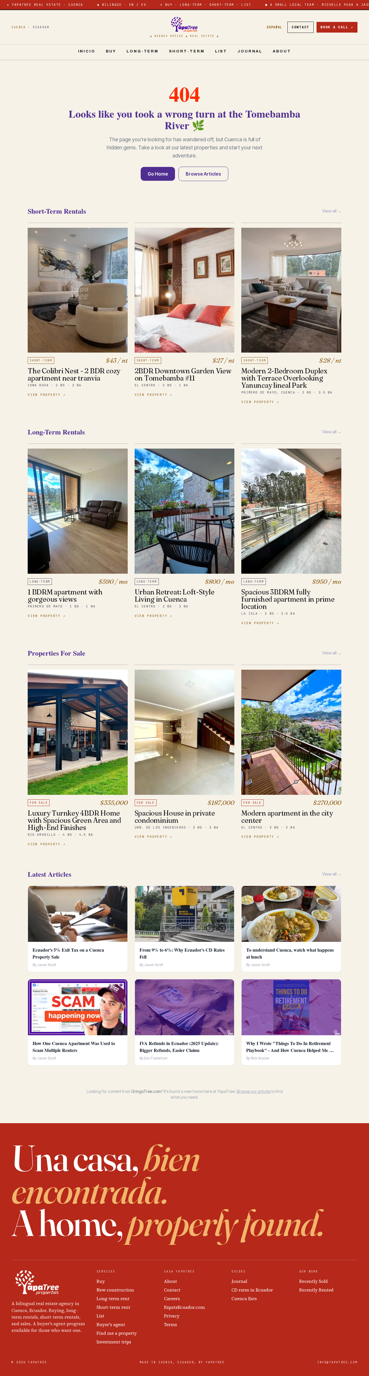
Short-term (187, 51)
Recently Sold (313, 1281)
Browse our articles (254, 1091)
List (221, 51)
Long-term (143, 51)
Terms (170, 1325)
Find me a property (117, 1333)
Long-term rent (113, 1299)
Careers (172, 1299)
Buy (111, 51)
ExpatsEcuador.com (184, 1307)
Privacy (172, 1316)
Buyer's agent (111, 1325)
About (282, 51)
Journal (250, 51)
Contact (300, 27)
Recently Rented (316, 1290)
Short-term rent (113, 1307)
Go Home (158, 174)
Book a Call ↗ (337, 27)
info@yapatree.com (337, 1362)
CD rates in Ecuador (252, 1290)
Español (274, 27)
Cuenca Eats (244, 1299)
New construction (115, 1290)
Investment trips (114, 1342)
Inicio (86, 51)
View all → (331, 210)
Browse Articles (203, 174)
